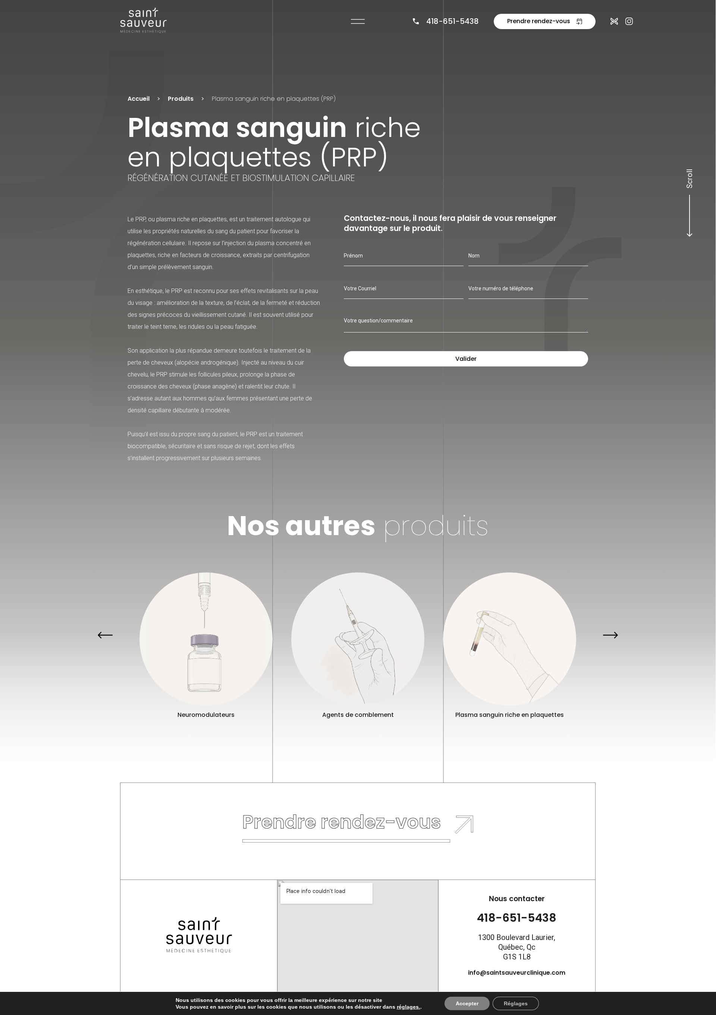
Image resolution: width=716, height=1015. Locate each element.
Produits (181, 98)
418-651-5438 (452, 21)
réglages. (408, 1007)
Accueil (139, 98)
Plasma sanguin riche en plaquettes (509, 714)
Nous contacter (517, 899)
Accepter (467, 1003)
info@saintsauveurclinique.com (516, 972)
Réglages (516, 1003)
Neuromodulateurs (206, 714)
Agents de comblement (357, 714)
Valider (466, 359)
